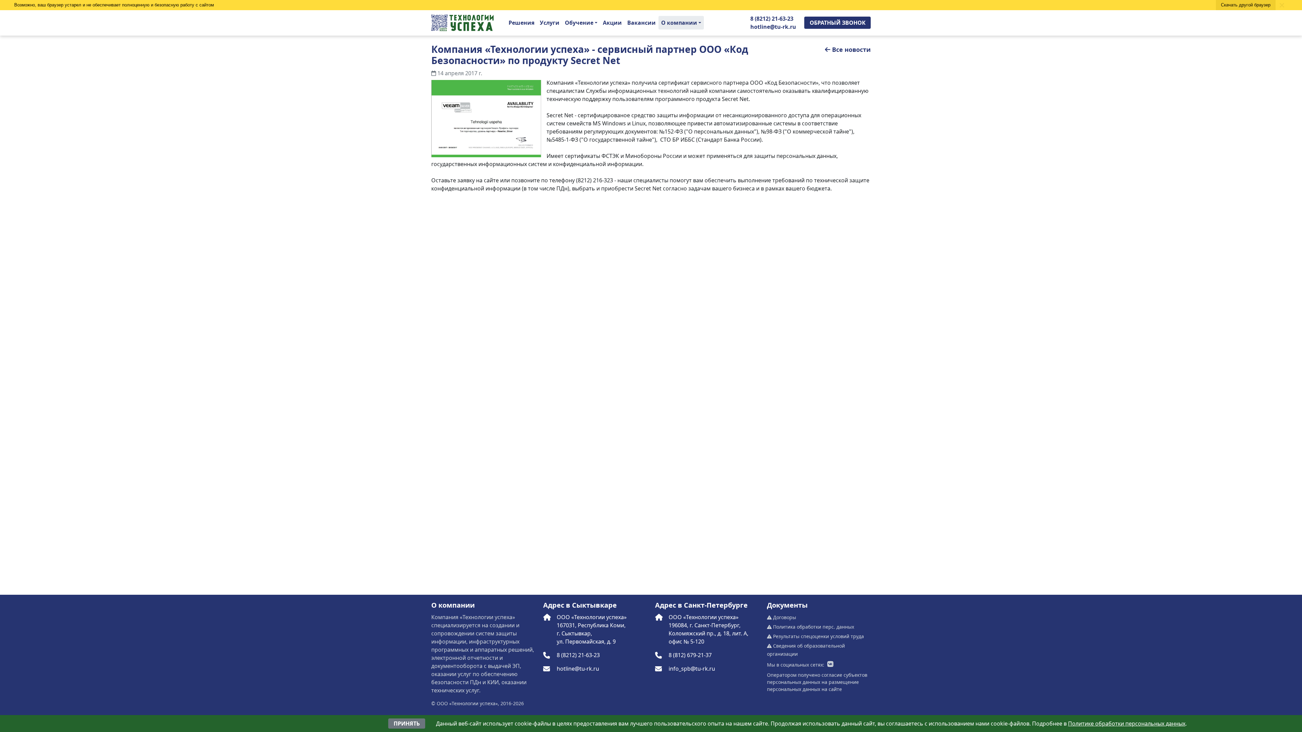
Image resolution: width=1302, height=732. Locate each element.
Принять (407, 723)
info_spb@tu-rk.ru (692, 668)
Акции (612, 22)
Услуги (549, 22)
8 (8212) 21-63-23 (771, 18)
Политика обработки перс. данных (813, 627)
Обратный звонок (838, 22)
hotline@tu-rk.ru (773, 26)
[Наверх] (20, 712)
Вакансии (641, 22)
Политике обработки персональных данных (1126, 723)
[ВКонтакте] (830, 664)
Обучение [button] (579, 22)
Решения (521, 22)
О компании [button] (679, 22)
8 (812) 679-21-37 (690, 655)
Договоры (784, 617)
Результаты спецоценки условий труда (818, 636)
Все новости (851, 49)
